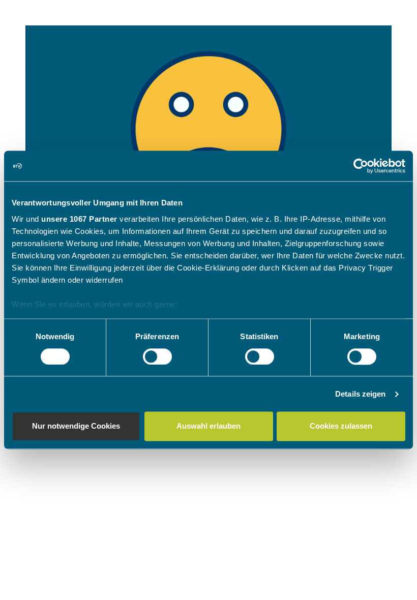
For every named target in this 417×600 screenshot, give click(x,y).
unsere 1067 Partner (79, 219)
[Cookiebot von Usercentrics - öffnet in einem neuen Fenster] (360, 165)
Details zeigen (360, 393)
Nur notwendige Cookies (76, 426)
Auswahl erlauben (208, 426)
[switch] (157, 356)
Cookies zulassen (341, 426)
